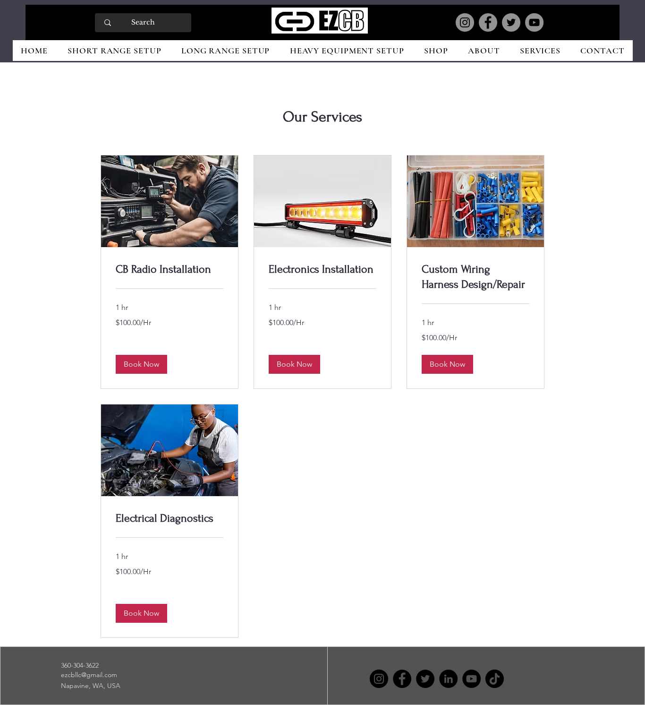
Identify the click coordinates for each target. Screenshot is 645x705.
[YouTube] (534, 22)
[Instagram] (465, 22)
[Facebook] (488, 22)
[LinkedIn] (448, 679)
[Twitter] (511, 22)
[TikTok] (494, 679)
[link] (169, 269)
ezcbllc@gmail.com (89, 675)
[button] (141, 364)
